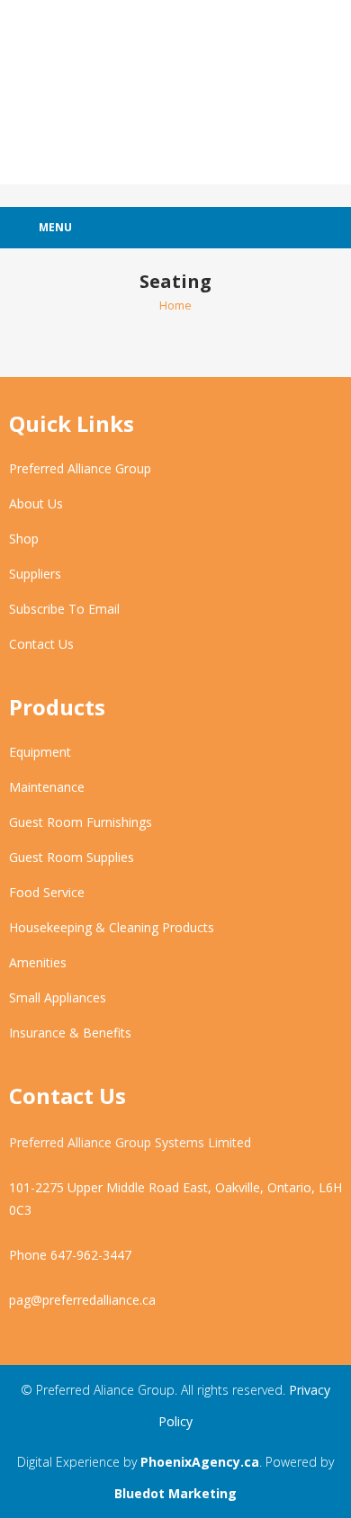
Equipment (40, 751)
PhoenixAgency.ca (199, 1461)
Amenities (38, 962)
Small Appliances (57, 997)
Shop (24, 538)
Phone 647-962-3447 (70, 1254)
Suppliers (35, 573)
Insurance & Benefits (70, 1032)
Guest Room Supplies (71, 857)
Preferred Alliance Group (80, 468)
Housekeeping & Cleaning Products (111, 927)
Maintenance (47, 786)
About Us (36, 503)
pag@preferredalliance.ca (82, 1299)
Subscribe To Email (64, 608)
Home (175, 305)
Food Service (47, 892)
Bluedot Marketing (175, 1493)
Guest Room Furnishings (80, 822)
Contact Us (41, 643)
